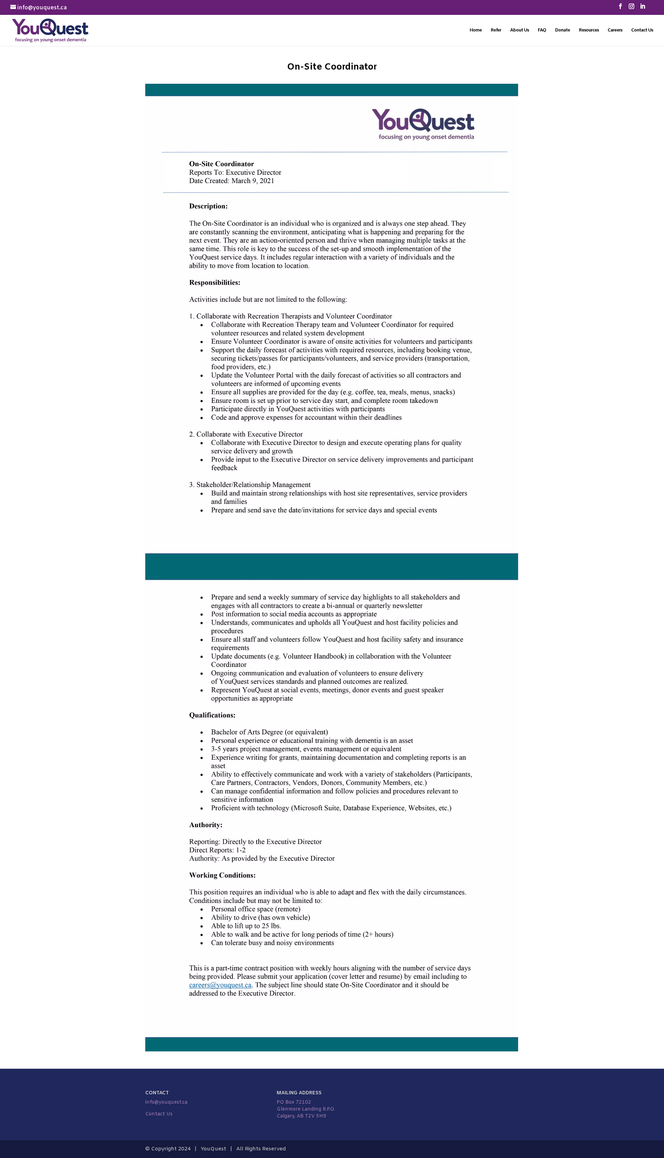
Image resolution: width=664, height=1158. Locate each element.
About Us (519, 30)
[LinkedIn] (642, 8)
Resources (589, 30)
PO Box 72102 (294, 1102)
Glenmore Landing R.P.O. (306, 1109)
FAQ (542, 30)
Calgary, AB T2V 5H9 (301, 1116)
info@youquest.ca (166, 1102)
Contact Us (642, 30)
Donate (562, 30)
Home (476, 30)
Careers (615, 30)
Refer (496, 30)
